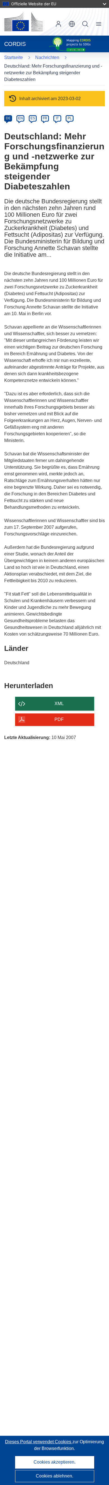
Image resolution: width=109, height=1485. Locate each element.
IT (57, 118)
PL (70, 118)
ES (32, 118)
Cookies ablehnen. (54, 1476)
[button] (72, 24)
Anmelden (58, 24)
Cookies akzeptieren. (54, 1462)
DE (8, 118)
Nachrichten (47, 57)
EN (20, 118)
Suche (85, 24)
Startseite (13, 57)
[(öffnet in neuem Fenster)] (23, 21)
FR (45, 118)
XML (59, 703)
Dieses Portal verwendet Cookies (38, 1441)
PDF (59, 719)
